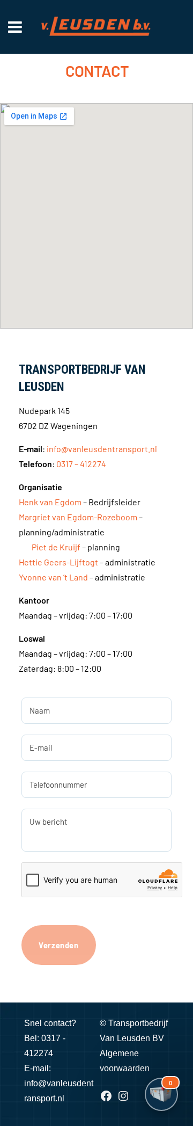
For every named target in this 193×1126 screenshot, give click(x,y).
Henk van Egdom (50, 502)
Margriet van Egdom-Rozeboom (78, 517)
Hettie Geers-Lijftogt (58, 562)
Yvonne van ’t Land (53, 577)
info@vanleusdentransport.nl (102, 449)
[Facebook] (106, 1099)
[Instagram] (123, 1099)
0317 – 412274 (81, 464)
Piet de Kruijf (56, 547)
